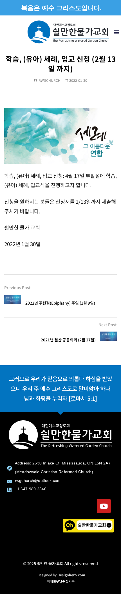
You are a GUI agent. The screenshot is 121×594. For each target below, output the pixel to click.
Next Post (107, 324)
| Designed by (60, 574)
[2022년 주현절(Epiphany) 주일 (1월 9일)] (12, 303)
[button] (116, 32)
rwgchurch (49, 80)
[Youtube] (104, 506)
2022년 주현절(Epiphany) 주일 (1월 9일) (60, 303)
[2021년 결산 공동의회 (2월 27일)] (108, 340)
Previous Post (17, 287)
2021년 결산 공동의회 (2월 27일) (68, 340)
